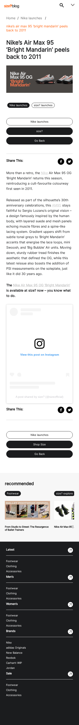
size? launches (43, 105)
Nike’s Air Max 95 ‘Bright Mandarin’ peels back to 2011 (37, 28)
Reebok (11, 657)
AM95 (56, 205)
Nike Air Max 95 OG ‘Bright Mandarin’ (41, 285)
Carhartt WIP (14, 662)
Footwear (13, 493)
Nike (44, 173)
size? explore (64, 493)
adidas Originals (16, 647)
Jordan (10, 667)
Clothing (11, 566)
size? (39, 131)
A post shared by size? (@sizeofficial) (39, 396)
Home (10, 18)
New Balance (14, 652)
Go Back (39, 140)
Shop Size (39, 444)
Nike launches (31, 18)
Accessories (13, 571)
